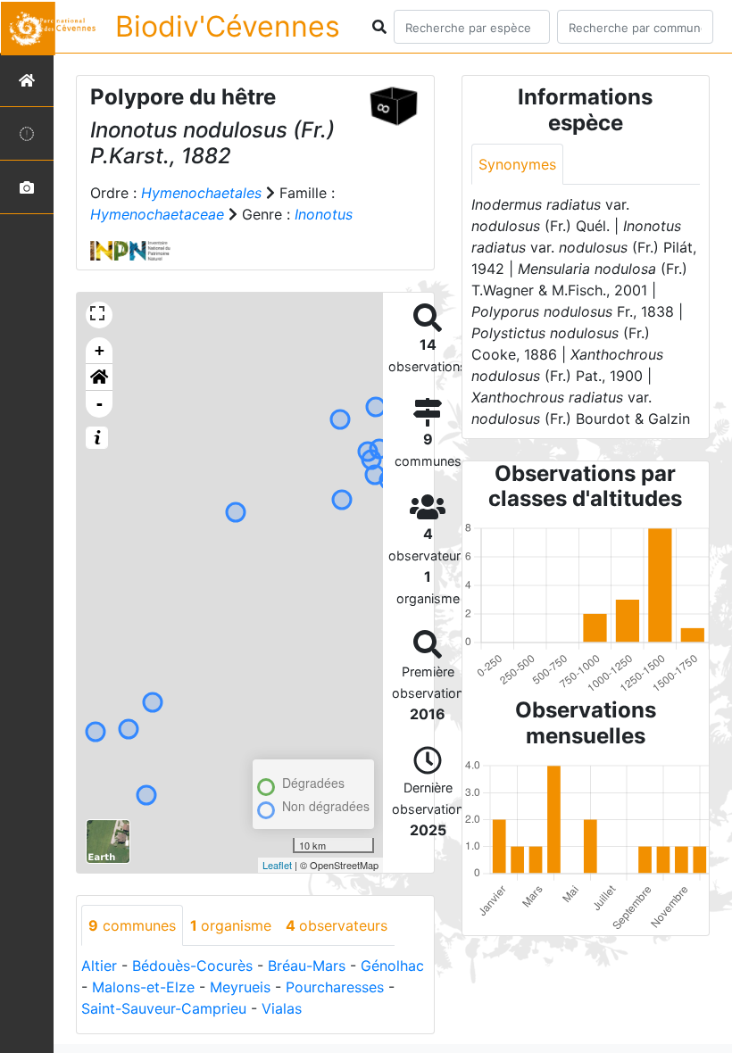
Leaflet (277, 865)
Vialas (282, 1008)
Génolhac (392, 965)
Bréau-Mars (306, 965)
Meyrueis (240, 987)
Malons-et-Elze (143, 987)
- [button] (99, 403)
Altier (99, 965)
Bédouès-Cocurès (192, 965)
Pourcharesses (335, 987)
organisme (230, 925)
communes (132, 925)
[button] (99, 377)
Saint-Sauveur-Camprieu (163, 1008)
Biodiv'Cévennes (227, 26)
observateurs (336, 925)
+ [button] (99, 350)
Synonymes (517, 164)
